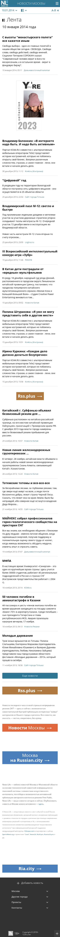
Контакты (17, 907)
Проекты (16, 902)
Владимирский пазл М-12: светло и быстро (28, 207)
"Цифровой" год (14, 180)
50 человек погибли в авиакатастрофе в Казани (21, 598)
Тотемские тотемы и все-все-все (26, 483)
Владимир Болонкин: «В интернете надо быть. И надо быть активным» (28, 142)
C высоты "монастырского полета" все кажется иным (27, 39)
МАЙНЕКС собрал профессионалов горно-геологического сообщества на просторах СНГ (29, 521)
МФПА (6, 561)
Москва (16, 891)
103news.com (29, 831)
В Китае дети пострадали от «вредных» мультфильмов (23, 270)
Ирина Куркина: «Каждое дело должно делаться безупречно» (24, 353)
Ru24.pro (40, 834)
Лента (14, 19)
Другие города (20, 896)
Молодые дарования (17, 635)
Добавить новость (32, 883)
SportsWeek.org (8, 834)
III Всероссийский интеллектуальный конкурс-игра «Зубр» (29, 253)
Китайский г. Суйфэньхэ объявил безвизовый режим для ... (26, 412)
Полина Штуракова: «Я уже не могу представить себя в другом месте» (28, 313)
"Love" (27, 834)
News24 (33, 834)
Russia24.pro (49, 834)
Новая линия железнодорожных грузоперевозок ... (26, 451)
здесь (41, 804)
